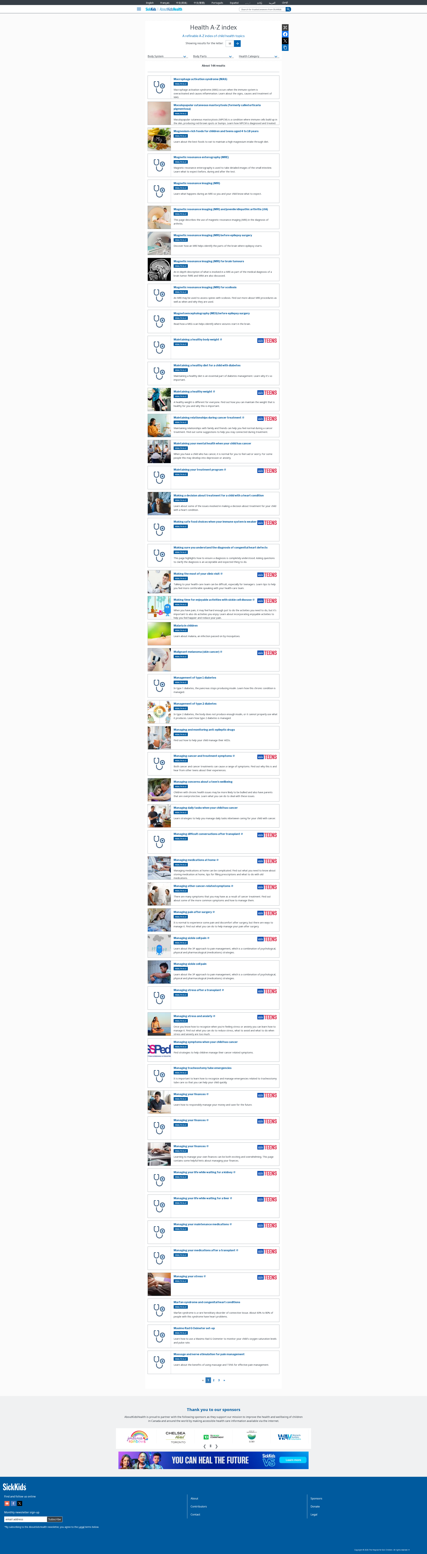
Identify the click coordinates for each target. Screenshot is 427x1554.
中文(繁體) (199, 2)
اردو (248, 2)
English (150, 2)
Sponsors (316, 1498)
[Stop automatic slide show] (210, 1446)
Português (217, 2)
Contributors (199, 1506)
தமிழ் (259, 2)
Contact (195, 1514)
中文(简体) (181, 2)
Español (234, 2)
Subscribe (54, 1519)
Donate (315, 1506)
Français (164, 2)
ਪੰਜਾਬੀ (285, 2)
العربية (272, 2)
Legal (81, 1526)
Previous (205, 1446)
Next (217, 1446)
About (194, 1498)
